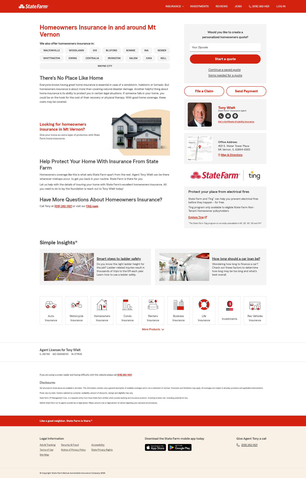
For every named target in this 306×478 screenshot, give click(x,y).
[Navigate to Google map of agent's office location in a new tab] (235, 116)
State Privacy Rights (102, 450)
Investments (199, 6)
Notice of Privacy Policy (73, 450)
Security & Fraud (70, 445)
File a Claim (204, 91)
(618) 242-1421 (260, 6)
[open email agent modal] (228, 116)
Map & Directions (231, 154)
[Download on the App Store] (155, 447)
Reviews (222, 6)
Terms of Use (46, 450)
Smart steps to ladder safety (119, 259)
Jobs (238, 6)
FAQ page (92, 206)
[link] (33, 6)
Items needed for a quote (225, 75)
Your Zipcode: (200, 47)
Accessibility (97, 445)
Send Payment (246, 91)
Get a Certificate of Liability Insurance (236, 122)
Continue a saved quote (224, 69)
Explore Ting (196, 217)
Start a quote (225, 59)
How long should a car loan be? (236, 259)
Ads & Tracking (47, 445)
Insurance (173, 6)
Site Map (44, 455)
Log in (280, 6)
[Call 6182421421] (221, 116)
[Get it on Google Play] (180, 447)
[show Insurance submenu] (182, 6)
